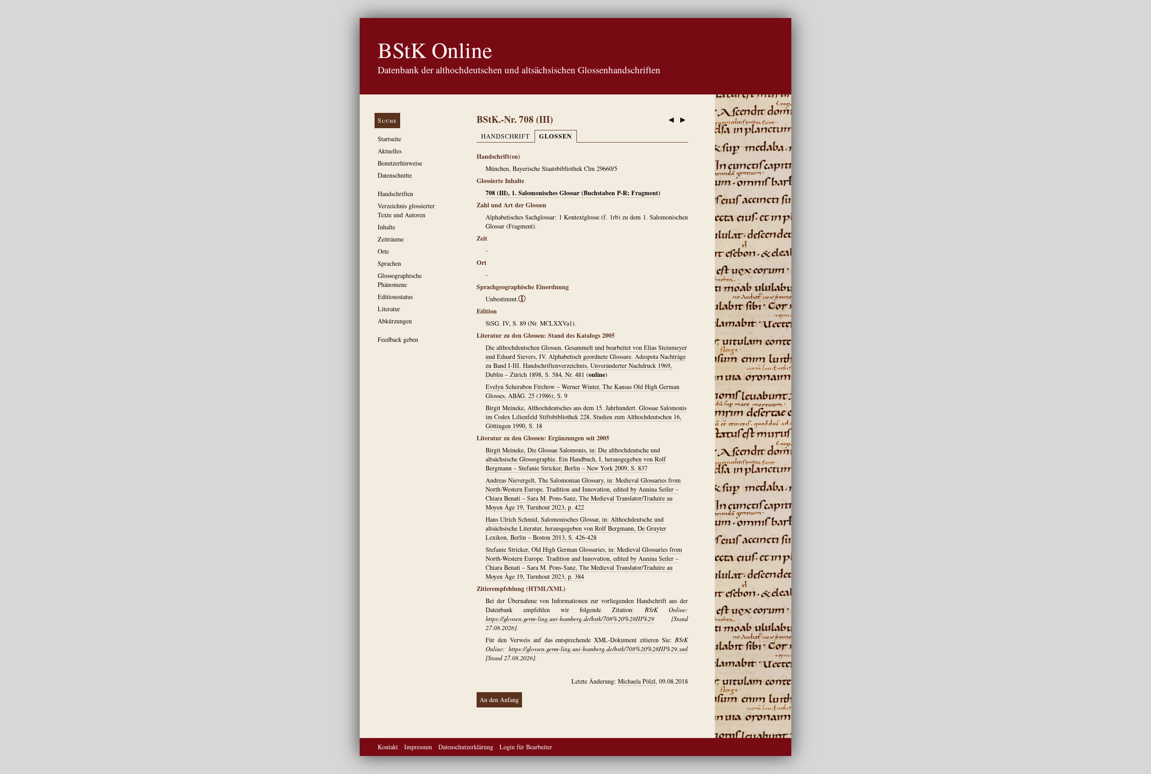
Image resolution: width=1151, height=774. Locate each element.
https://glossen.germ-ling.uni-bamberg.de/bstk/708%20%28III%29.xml (598, 648)
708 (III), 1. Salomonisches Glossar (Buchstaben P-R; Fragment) (573, 192)
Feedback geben (398, 339)
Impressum (418, 747)
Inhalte (386, 227)
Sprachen (389, 263)
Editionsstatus (395, 296)
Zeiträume (391, 239)
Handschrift (505, 136)
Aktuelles (390, 151)
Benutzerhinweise (400, 163)
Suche (387, 120)
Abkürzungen (395, 321)
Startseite (389, 138)
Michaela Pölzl (637, 681)
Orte (383, 251)
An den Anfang (499, 699)
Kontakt (388, 747)
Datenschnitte (395, 175)
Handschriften (395, 193)
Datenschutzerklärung (465, 747)
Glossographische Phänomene (400, 280)
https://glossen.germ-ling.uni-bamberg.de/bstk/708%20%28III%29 (570, 618)
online (597, 374)
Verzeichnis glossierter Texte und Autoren (406, 210)
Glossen (555, 136)
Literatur (389, 308)
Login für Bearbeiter (526, 747)
